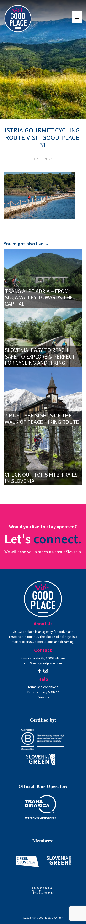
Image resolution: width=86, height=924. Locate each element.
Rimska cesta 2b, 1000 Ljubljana (43, 658)
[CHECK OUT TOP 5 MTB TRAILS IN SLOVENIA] (43, 455)
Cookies (43, 697)
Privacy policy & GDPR (43, 692)
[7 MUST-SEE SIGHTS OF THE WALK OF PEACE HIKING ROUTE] (43, 396)
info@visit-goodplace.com (43, 663)
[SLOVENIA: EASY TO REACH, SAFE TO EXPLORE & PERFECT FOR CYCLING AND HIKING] (43, 337)
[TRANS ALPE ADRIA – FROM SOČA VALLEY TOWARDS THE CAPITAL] (43, 278)
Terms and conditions (43, 687)
